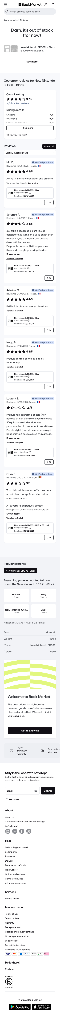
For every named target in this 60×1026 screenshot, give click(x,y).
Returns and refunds (15, 865)
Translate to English (14, 258)
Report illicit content (15, 945)
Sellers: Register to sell (16, 847)
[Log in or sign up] (46, 4)
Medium (9, 969)
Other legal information (16, 936)
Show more (13, 254)
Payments (10, 856)
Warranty (9, 922)
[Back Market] (30, 4)
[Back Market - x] (28, 831)
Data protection (13, 927)
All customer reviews (15, 883)
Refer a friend (12, 898)
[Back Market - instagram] (7, 831)
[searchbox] (32, 11)
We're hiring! (11, 826)
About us (9, 817)
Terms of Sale (12, 918)
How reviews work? (18, 135)
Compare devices (14, 878)
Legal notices (12, 940)
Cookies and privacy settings (19, 931)
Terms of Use (12, 913)
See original (33, 183)
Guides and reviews (15, 874)
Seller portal (11, 851)
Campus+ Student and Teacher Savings (25, 821)
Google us (18, 715)
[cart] (53, 4)
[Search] (7, 11)
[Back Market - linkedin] (14, 831)
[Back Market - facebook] (21, 831)
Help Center (11, 869)
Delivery (9, 860)
